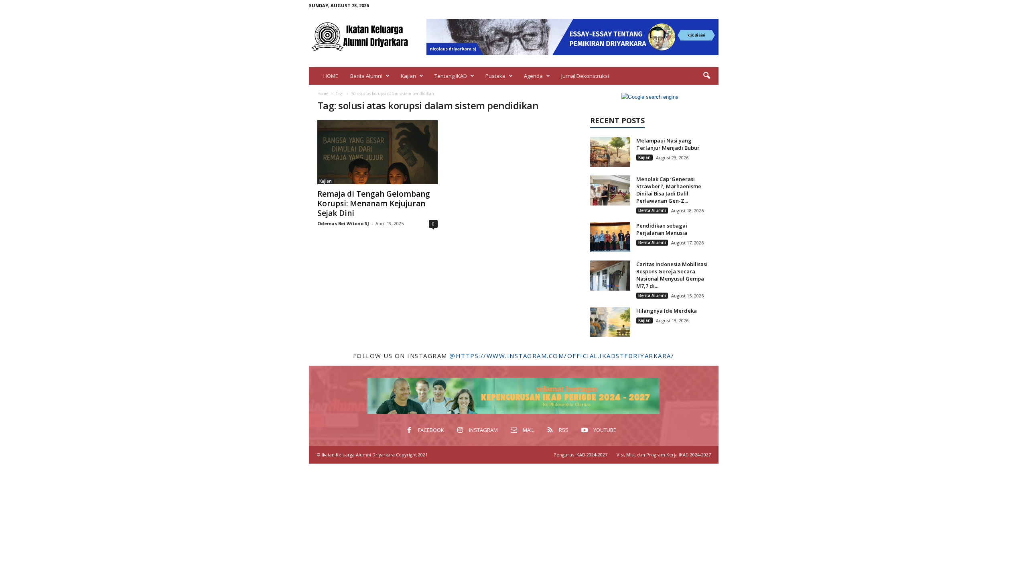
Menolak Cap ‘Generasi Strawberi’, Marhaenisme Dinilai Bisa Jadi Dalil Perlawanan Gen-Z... (668, 189)
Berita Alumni (366, 75)
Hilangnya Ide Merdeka (666, 310)
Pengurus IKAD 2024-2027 (580, 455)
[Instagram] (675, 5)
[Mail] (687, 5)
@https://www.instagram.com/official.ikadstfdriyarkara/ (561, 356)
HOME (330, 75)
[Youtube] (712, 5)
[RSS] (700, 5)
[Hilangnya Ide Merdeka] (610, 322)
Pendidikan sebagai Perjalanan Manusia (661, 229)
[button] (706, 76)
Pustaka (495, 75)
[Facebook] (663, 5)
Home (322, 93)
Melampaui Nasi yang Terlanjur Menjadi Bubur (668, 144)
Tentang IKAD (450, 75)
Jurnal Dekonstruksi (585, 75)
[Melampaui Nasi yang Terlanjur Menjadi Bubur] (610, 152)
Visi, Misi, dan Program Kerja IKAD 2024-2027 (664, 455)
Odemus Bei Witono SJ (343, 223)
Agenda (533, 75)
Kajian (408, 75)
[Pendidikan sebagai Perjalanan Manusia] (610, 237)
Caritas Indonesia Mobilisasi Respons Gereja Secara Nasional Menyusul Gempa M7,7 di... (672, 275)
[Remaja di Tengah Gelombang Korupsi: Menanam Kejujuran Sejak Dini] (377, 152)
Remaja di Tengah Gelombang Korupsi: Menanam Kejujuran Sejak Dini (373, 203)
